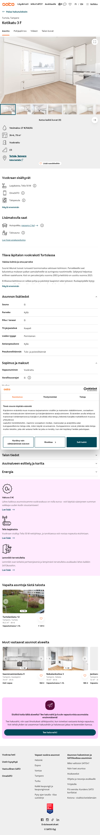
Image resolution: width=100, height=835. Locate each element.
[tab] (6, 31)
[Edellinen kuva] (5, 601)
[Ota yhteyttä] (64, 4)
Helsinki (38, 760)
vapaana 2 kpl (28, 225)
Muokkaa (48, 442)
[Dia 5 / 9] (70, 109)
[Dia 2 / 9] (23, 109)
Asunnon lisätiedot (15, 296)
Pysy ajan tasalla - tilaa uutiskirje (46, 796)
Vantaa (38, 770)
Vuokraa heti (8, 754)
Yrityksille (72, 784)
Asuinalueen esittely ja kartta (23, 463)
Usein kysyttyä (10, 762)
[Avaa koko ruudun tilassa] (95, 42)
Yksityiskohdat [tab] (50, 397)
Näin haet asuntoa (76, 768)
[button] (34, 185)
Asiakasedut (73, 773)
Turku (37, 781)
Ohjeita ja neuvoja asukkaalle (81, 779)
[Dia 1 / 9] (8, 109)
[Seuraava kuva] (95, 120)
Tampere (39, 775)
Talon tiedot (10, 455)
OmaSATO (7, 776)
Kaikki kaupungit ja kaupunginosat (44, 788)
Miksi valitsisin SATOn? (78, 763)
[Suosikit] (70, 4)
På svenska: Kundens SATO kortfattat (80, 791)
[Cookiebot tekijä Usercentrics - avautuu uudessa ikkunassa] (85, 389)
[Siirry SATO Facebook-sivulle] (42, 819)
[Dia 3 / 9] (39, 109)
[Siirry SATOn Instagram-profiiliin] (47, 819)
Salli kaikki (82, 442)
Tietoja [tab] (83, 397)
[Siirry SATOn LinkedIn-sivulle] (57, 819)
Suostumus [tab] (17, 397)
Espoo (38, 765)
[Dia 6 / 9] (86, 109)
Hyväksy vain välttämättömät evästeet (18, 442)
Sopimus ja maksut (15, 363)
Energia (7, 472)
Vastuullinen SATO (11, 769)
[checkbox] (41, 618)
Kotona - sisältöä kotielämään (81, 797)
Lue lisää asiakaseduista (14, 240)
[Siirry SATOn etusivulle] (8, 4)
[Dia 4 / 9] (55, 109)
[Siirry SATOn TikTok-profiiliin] (52, 819)
